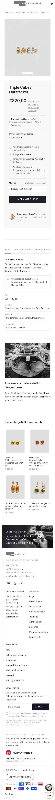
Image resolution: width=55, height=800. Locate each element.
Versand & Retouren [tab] (43, 249)
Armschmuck (35, 621)
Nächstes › (45, 12)
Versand (10, 675)
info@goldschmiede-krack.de (20, 576)
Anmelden (40, 707)
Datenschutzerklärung (16, 655)
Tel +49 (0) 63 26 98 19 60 (18, 572)
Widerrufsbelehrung (15, 670)
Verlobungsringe (37, 611)
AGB (8, 650)
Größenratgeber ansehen (35, 183)
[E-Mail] (8, 583)
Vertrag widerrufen (20, 777)
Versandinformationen (16, 665)
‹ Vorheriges (33, 12)
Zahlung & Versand (15, 680)
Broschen (33, 627)
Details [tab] (8, 249)
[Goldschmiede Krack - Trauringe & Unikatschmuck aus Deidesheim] (27, 3)
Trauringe (33, 616)
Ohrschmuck (35, 606)
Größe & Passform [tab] (22, 249)
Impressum (11, 660)
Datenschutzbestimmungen (16, 722)
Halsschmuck (35, 601)
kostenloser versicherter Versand (33, 107)
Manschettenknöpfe (38, 632)
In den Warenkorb (27, 199)
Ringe (32, 596)
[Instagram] (15, 583)
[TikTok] (22, 583)
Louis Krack (34, 637)
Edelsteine (21, 12)
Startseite (9, 12)
